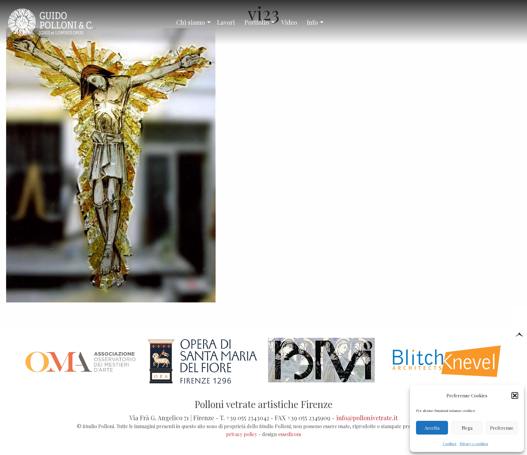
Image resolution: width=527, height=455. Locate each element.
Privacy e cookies (474, 443)
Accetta (432, 428)
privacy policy (241, 434)
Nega (467, 428)
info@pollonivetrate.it (367, 417)
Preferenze (502, 428)
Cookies (450, 443)
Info (312, 22)
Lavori (226, 22)
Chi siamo (190, 22)
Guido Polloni (55, 22)
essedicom (289, 434)
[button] (515, 395)
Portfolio (257, 22)
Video (289, 22)
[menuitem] (191, 22)
